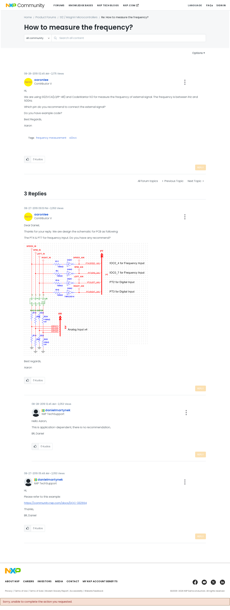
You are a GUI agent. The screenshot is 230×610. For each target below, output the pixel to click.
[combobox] (129, 38)
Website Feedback (94, 591)
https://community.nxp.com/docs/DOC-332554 (55, 503)
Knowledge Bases (81, 5)
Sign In (221, 5)
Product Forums (46, 17)
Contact (73, 581)
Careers (28, 581)
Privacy (8, 591)
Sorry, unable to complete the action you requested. (37, 602)
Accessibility (76, 591)
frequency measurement (51, 137)
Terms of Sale (36, 591)
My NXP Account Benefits (100, 581)
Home (28, 17)
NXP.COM (129, 5)
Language (195, 5)
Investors (45, 581)
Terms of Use (20, 591)
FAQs (209, 5)
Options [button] (197, 53)
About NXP (12, 581)
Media (59, 581)
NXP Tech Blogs (108, 5)
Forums (59, 5)
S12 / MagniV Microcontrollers (78, 17)
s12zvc (73, 137)
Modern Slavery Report (56, 591)
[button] (185, 82)
